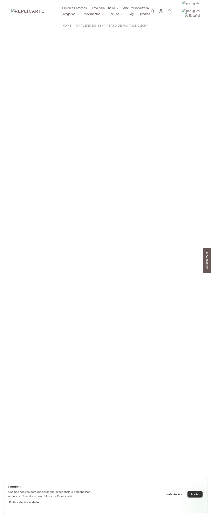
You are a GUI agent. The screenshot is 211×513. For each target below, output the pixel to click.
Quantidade (116, 110)
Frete (112, 97)
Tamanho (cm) (119, 101)
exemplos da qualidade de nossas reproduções (177, 268)
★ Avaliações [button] (207, 260)
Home (67, 25)
